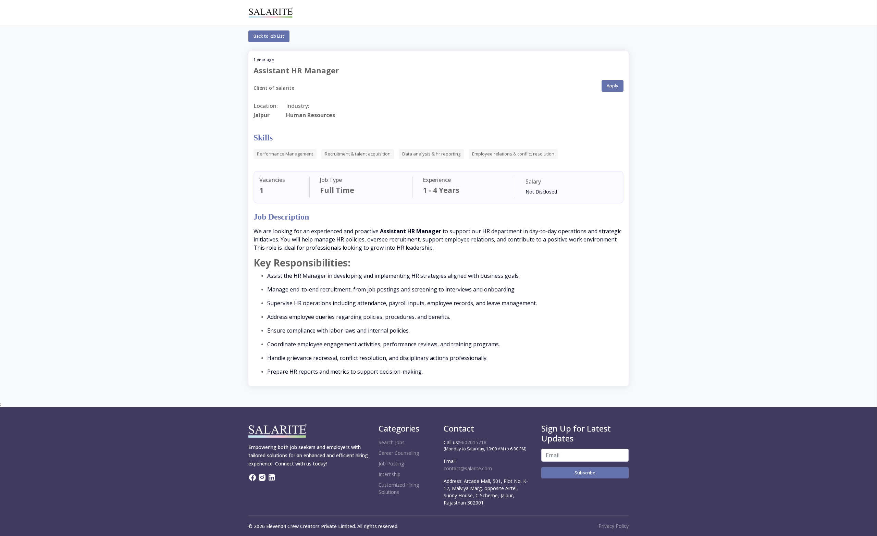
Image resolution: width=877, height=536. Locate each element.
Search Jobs (392, 442)
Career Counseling (399, 453)
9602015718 (472, 442)
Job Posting (391, 463)
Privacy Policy (613, 526)
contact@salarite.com (468, 468)
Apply (612, 86)
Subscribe (585, 473)
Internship (389, 474)
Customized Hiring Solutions (399, 488)
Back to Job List (269, 36)
